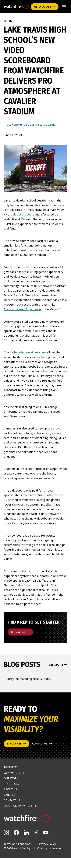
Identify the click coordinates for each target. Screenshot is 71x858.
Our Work (11, 778)
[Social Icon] (6, 832)
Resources (11, 784)
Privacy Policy (47, 844)
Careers (9, 794)
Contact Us (12, 800)
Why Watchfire (14, 773)
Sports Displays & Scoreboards (34, 124)
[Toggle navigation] (63, 6)
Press (7, 124)
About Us (10, 789)
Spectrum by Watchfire (20, 805)
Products (11, 767)
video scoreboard (22, 214)
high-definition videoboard (27, 352)
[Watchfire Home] (35, 818)
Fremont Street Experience (22, 309)
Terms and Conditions (18, 844)
